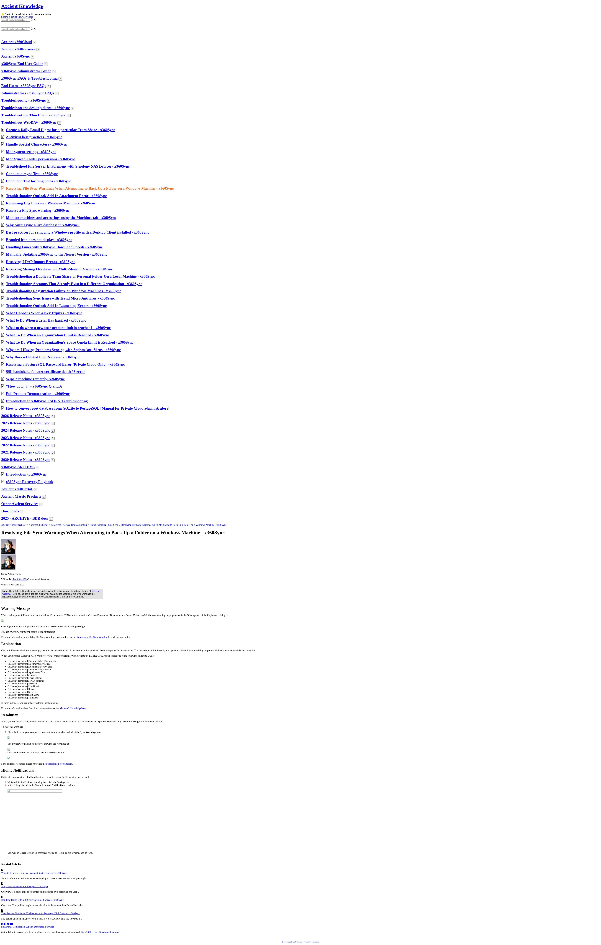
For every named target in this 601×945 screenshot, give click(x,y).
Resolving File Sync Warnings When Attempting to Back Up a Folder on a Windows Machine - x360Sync (90, 188)
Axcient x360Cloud (16, 42)
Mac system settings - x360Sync (31, 152)
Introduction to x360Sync (26, 474)
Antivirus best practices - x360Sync (34, 137)
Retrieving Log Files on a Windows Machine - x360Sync (51, 203)
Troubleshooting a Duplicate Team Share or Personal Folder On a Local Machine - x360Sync (80, 276)
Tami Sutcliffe (19, 579)
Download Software (44, 926)
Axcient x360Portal (17, 489)
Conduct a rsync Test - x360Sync (32, 174)
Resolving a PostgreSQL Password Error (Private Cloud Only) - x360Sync (65, 364)
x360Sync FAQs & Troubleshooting (29, 78)
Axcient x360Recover (18, 49)
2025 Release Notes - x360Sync (25, 423)
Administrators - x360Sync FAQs (27, 93)
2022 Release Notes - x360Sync (25, 445)
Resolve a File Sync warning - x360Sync (37, 210)
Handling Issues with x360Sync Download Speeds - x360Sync (54, 247)
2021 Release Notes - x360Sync (25, 452)
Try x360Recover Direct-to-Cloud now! (100, 932)
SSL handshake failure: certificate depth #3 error (45, 372)
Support (29, 926)
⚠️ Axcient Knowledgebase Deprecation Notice (26, 14)
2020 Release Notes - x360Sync (25, 460)
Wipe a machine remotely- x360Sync (35, 379)
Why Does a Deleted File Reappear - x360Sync (43, 357)
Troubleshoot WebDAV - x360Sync (29, 122)
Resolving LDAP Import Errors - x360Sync (40, 262)
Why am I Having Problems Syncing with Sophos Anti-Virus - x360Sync (63, 350)
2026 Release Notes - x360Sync (25, 416)
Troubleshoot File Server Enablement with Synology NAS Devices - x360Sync (68, 166)
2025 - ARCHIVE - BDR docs (24, 518)
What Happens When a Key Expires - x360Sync (44, 313)
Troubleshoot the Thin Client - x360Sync (33, 115)
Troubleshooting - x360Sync (23, 100)
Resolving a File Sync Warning (92, 637)
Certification (19, 926)
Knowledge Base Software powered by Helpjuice (300, 942)
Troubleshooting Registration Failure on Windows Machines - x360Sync (63, 291)
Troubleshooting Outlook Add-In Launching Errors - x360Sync (56, 306)
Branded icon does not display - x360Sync (39, 240)
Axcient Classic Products (21, 496)
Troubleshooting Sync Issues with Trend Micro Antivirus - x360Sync (60, 298)
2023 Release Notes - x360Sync (25, 438)
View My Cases (25, 16)
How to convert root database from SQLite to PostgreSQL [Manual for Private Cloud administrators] (87, 408)
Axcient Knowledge (22, 6)
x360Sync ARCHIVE (18, 467)
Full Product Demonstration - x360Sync (38, 394)
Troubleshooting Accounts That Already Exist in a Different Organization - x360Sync (74, 284)
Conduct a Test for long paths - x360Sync (38, 181)
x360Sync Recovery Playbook (29, 482)
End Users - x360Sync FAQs (23, 86)
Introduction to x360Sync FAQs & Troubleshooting (47, 401)
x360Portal (6, 926)
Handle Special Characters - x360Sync (36, 144)
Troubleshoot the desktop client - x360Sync (35, 108)
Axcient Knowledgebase (13, 525)
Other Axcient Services (19, 504)
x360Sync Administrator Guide (26, 71)
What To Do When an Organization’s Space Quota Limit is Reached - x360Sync (69, 342)
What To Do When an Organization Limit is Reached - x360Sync (58, 335)
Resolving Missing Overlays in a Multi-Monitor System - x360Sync (59, 269)
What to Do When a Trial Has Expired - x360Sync (46, 320)
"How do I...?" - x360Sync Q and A (34, 386)
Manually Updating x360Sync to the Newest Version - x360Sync (56, 254)
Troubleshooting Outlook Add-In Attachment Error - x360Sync (56, 196)
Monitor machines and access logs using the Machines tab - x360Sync (61, 218)
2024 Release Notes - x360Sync (25, 430)
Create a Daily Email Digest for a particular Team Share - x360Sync (60, 130)
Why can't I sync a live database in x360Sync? (43, 225)
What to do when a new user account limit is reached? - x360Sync (58, 328)
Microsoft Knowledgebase (73, 708)
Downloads (10, 511)
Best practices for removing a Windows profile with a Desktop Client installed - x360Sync (77, 232)
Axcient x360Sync (16, 56)
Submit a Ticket (9, 16)
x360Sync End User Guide (22, 64)
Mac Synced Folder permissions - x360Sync (40, 159)
